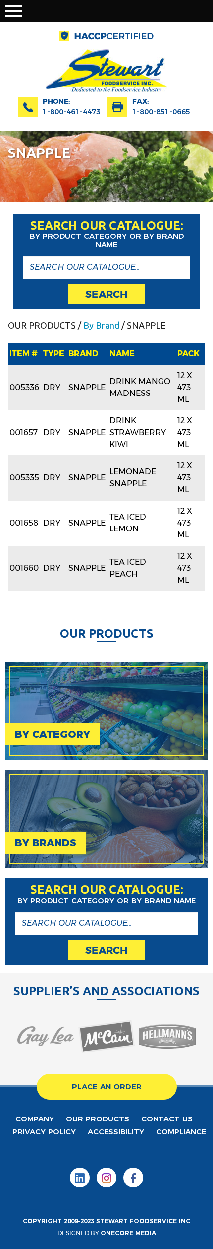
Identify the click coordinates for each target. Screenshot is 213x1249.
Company (34, 1118)
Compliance (181, 1131)
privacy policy (44, 1131)
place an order (107, 1086)
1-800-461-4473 (72, 111)
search (106, 294)
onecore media (128, 1233)
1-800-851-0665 (161, 111)
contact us (167, 1118)
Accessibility (116, 1131)
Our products (97, 1118)
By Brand (101, 325)
